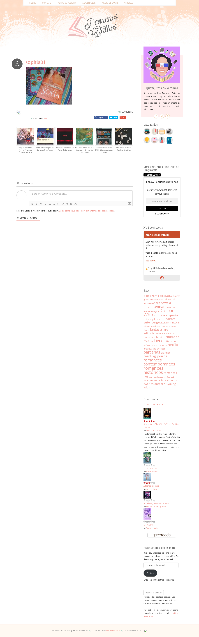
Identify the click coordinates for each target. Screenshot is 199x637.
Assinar (150, 573)
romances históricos (153, 370)
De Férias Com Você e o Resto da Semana (65, 149)
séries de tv (156, 380)
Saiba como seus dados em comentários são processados (86, 210)
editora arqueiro (166, 315)
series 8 (164, 377)
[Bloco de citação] (58, 204)
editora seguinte (151, 326)
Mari (46, 118)
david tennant (155, 306)
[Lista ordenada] (50, 204)
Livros (160, 340)
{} (71, 203)
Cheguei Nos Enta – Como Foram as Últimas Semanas (25, 150)
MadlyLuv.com (113, 631)
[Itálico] (37, 204)
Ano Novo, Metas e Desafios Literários (123, 149)
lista (151, 341)
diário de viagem (151, 311)
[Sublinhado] (41, 204)
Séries (146, 380)
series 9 (171, 377)
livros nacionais (154, 345)
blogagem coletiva (156, 296)
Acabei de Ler (88, 2)
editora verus (164, 326)
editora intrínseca (168, 322)
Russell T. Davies (153, 430)
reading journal (156, 356)
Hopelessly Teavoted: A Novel (156, 503)
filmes (158, 333)
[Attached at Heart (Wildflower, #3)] (147, 477)
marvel (164, 345)
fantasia (156, 329)
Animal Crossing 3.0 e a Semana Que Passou (45, 149)
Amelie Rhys (151, 489)
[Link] (67, 204)
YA (165, 384)
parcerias (151, 352)
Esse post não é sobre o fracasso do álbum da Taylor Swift (84, 150)
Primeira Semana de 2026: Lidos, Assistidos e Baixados (104, 150)
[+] (75, 203)
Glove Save (148, 524)
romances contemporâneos (159, 362)
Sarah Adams (152, 471)
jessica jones (148, 337)
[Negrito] (32, 204)
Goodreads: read (154, 404)
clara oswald (162, 303)
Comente (127, 111)
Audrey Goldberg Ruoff (156, 506)
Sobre (32, 2)
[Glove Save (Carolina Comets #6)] (147, 514)
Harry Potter (168, 333)
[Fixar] (45, 204)
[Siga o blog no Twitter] (162, 116)
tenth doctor (170, 380)
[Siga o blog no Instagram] (167, 116)
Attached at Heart (151, 486)
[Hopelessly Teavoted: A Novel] (147, 494)
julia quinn (159, 337)
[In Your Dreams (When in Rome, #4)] (147, 457)
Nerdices (128, 2)
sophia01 (36, 62)
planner (165, 352)
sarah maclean (155, 377)
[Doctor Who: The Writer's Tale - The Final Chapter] (147, 413)
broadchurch (156, 299)
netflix (173, 344)
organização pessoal (154, 348)
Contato (46, 2)
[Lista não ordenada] (54, 204)
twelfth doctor (153, 384)
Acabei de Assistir (67, 2)
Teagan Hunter (152, 528)
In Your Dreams (150, 468)
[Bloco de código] (63, 204)
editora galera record (154, 319)
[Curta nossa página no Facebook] (156, 116)
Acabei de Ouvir (110, 2)
